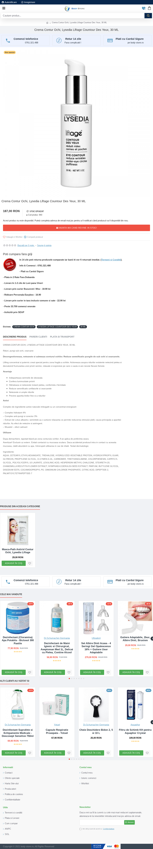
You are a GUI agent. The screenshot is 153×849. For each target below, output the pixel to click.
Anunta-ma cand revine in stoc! (77, 228)
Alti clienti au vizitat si (14, 681)
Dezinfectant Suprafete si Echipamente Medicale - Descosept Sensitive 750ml (18, 732)
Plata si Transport (62, 336)
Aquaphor (135, 724)
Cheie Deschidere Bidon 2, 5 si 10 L (96, 731)
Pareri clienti (38, 336)
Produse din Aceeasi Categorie (20, 506)
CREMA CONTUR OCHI (23, 327)
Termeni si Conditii (111, 259)
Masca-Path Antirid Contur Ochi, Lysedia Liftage (17, 551)
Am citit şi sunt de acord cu (98, 829)
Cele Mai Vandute (11, 594)
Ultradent (96, 638)
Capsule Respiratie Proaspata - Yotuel (57, 731)
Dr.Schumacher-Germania (57, 638)
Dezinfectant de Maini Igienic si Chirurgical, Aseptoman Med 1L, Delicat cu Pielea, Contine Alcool (57, 648)
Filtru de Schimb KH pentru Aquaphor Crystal (135, 731)
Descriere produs (14, 336)
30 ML (83, 327)
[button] (69, 678)
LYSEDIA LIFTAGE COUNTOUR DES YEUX (57, 327)
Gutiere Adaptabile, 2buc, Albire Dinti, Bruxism (135, 639)
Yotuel (57, 724)
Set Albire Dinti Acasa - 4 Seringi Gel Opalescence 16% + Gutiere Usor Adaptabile (96, 648)
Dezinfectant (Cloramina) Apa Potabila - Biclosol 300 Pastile (18, 640)
